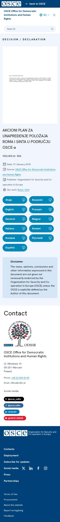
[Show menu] (54, 15)
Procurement (10, 499)
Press (7, 474)
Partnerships (11, 481)
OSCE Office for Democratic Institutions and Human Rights (20, 14)
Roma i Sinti (23, 189)
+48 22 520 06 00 (20, 377)
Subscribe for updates (17, 461)
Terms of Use (10, 494)
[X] (23, 468)
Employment (11, 455)
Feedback (9, 515)
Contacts (9, 449)
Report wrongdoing (13, 510)
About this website (13, 505)
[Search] (52, 29)
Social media (11, 468)
